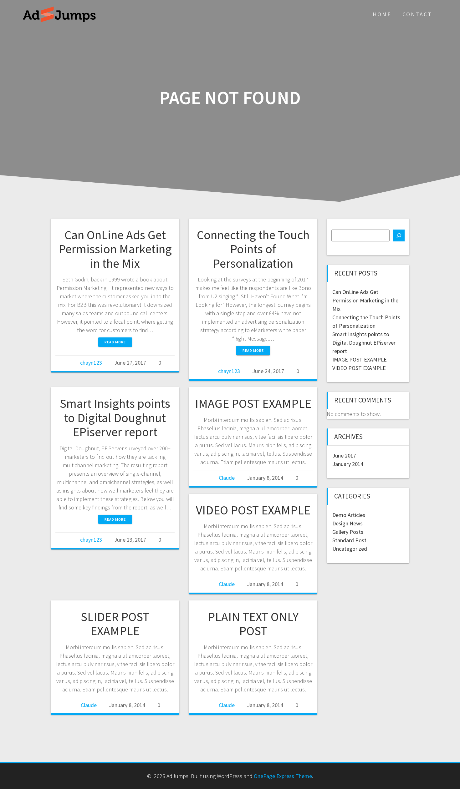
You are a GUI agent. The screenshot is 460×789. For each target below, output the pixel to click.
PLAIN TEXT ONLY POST (253, 624)
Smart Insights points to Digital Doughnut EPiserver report (115, 418)
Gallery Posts (347, 531)
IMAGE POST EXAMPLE (253, 403)
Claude (227, 477)
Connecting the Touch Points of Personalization (253, 249)
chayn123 (91, 362)
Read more (115, 342)
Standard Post (349, 540)
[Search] (399, 235)
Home (382, 14)
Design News (347, 523)
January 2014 (347, 464)
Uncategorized (349, 548)
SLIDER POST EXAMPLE (115, 624)
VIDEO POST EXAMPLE (253, 510)
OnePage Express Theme (283, 776)
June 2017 (344, 455)
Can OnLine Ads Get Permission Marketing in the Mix (115, 249)
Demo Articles (348, 514)
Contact (417, 14)
